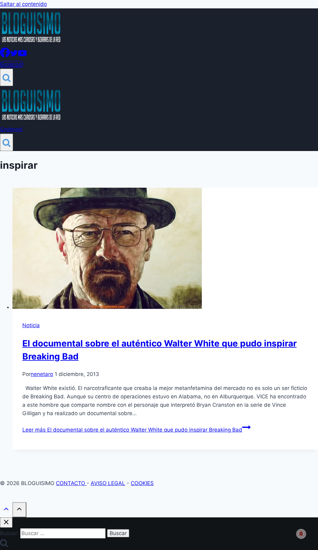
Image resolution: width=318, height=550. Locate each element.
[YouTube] (22, 56)
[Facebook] (5, 56)
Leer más (132, 430)
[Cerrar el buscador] (6, 522)
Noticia (31, 325)
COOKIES (142, 483)
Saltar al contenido (23, 4)
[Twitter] (14, 56)
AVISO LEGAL (108, 483)
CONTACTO (71, 483)
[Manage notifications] (301, 534)
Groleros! (11, 64)
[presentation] (165, 249)
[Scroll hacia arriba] (6, 510)
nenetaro (42, 374)
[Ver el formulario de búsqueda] (6, 77)
